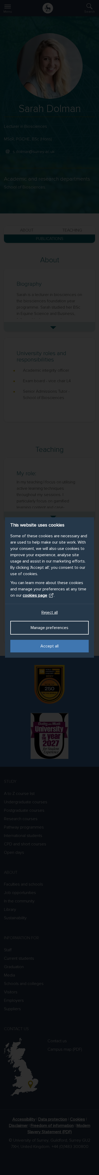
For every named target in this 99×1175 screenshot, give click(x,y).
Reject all (49, 612)
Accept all (49, 646)
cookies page (35, 595)
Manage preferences (49, 627)
